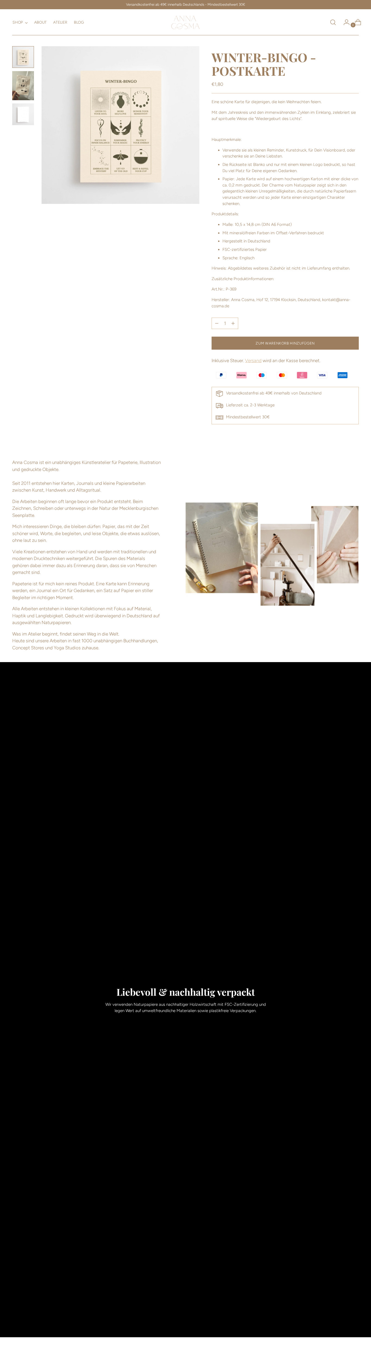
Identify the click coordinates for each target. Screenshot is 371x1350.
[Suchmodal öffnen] (333, 22)
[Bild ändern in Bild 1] (23, 57)
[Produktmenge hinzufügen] (217, 323)
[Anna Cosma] (185, 22)
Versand (253, 360)
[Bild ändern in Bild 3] (23, 114)
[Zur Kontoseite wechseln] (344, 22)
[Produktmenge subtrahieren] (233, 323)
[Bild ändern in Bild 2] (23, 85)
